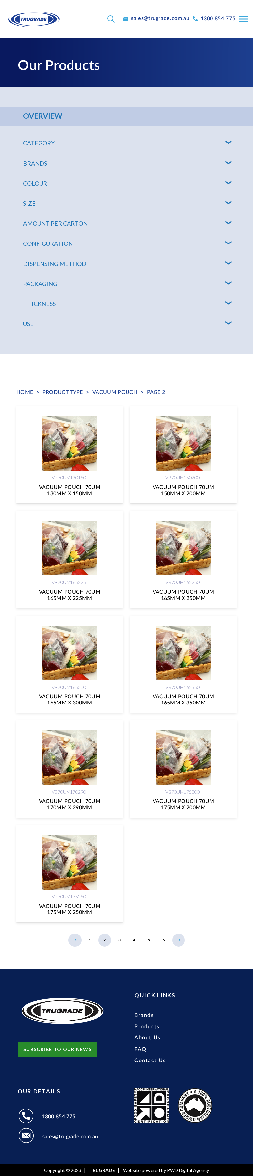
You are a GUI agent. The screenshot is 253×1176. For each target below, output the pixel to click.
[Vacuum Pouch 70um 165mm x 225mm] (69, 559)
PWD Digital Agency (188, 1170)
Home (24, 392)
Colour (35, 183)
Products (147, 1026)
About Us (147, 1037)
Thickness (39, 303)
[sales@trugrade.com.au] (30, 1136)
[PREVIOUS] (75, 940)
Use (28, 323)
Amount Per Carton (55, 223)
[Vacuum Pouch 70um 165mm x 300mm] (69, 664)
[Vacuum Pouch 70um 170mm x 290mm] (69, 769)
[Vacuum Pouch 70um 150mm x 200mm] (183, 454)
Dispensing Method (54, 263)
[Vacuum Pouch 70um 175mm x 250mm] (69, 873)
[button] (111, 19)
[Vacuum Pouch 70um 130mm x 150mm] (69, 454)
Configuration (48, 243)
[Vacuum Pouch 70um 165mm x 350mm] (183, 664)
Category (39, 143)
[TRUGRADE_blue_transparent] (33, 19)
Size (29, 203)
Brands (35, 163)
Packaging (40, 283)
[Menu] (243, 19)
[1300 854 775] (30, 1117)
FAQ (140, 1049)
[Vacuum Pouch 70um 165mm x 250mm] (183, 559)
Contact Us (150, 1060)
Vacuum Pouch (114, 392)
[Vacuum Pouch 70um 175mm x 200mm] (183, 769)
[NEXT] (178, 940)
